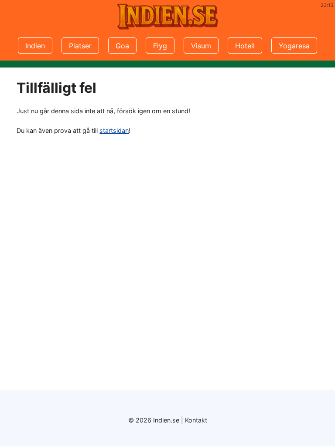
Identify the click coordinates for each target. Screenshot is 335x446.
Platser (80, 45)
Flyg (160, 45)
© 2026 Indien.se (153, 420)
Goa (122, 45)
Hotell (245, 45)
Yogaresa (294, 45)
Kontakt (196, 420)
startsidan (114, 130)
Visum (201, 45)
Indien (35, 45)
